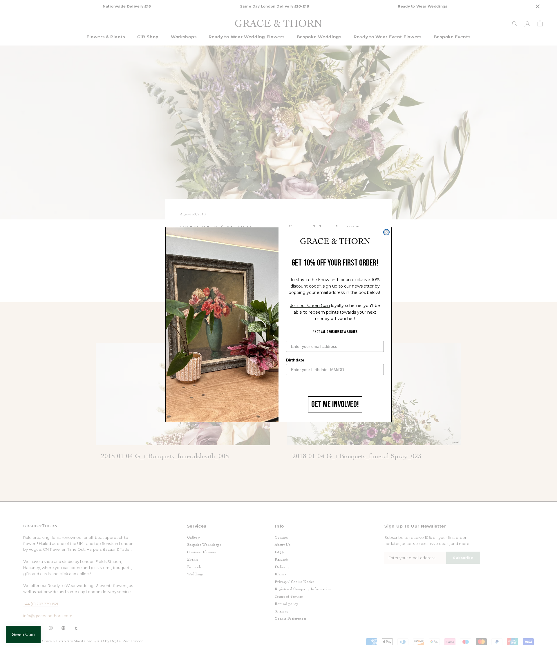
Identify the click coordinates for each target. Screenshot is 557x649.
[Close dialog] (386, 232)
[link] (335, 241)
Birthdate (295, 360)
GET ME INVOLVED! (335, 404)
